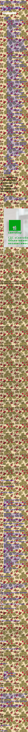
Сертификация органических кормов (17, 49)
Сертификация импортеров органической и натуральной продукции (14, 115)
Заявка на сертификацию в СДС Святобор (16, 559)
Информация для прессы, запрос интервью (14, 34)
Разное (9, 162)
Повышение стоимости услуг (8, 608)
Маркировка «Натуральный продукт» (17, 39)
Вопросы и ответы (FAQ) (14, 32)
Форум (5, 678)
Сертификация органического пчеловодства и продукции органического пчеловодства (15, 535)
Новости (9, 31)
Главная (6, 17)
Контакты (6, 173)
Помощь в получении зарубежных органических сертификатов (13, 547)
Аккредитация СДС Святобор (15, 20)
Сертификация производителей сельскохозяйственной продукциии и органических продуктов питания (13, 515)
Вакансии (6, 170)
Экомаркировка (11, 160)
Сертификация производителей (15, 41)
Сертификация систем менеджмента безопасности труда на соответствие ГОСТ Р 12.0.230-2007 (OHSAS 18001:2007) (17, 144)
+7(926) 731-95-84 (10, 2)
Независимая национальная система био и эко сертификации (13, 9)
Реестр (6, 156)
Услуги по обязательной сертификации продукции (14, 119)
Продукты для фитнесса (13, 60)
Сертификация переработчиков (15, 42)
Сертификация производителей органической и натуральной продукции (15, 106)
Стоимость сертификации (14, 29)
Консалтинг (10, 28)
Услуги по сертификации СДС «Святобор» (15, 198)
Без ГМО (9, 56)
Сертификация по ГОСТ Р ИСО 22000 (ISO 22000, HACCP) (15, 149)
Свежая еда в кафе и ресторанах (15, 64)
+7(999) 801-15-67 (21, 2)
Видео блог (7, 172)
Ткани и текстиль (12, 98)
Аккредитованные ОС (13, 27)
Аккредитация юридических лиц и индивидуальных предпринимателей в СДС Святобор (15, 554)
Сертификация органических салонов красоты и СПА (15, 90)
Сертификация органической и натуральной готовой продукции (15, 44)
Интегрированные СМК (13, 155)
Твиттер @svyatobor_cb (7, 576)
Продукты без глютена (13, 68)
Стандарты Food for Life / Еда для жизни (15, 537)
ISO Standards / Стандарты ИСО (13, 545)
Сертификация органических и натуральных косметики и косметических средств (15, 84)
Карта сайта (8, 569)
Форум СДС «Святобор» (7, 492)
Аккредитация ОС (12, 25)
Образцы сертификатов (13, 21)
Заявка (5, 674)
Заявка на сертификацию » (8, 480)
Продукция (10, 158)
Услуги (9, 159)
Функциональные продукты (14, 78)
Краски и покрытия (12, 101)
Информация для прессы (11, 568)
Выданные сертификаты (11, 561)
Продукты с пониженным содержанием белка (14, 73)
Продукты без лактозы (13, 70)
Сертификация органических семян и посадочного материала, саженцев (17, 47)
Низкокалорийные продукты (15, 75)
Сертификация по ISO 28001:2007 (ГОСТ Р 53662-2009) (16, 153)
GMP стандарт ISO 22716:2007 (15, 151)
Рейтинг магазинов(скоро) (8, 486)
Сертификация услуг (12, 117)
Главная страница (9, 196)
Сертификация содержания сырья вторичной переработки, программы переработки (16, 130)
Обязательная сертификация (12, 544)
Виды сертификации (9, 36)
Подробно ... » (4, 641)
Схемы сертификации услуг (14, 24)
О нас (5, 18)
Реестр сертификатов (9, 675)
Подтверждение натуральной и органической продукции (15, 103)
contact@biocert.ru (7, 1)
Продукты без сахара (12, 71)
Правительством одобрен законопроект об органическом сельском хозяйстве (12, 599)
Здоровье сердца (11, 77)
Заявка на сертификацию (10, 165)
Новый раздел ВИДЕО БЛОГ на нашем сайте (13, 604)
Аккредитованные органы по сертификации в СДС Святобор (12, 557)
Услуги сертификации (9, 673)
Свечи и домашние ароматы (14, 99)
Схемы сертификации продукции (16, 22)
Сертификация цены (10, 562)
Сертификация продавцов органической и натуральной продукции (14, 111)
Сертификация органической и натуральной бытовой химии (15, 93)
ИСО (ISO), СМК (12, 163)
